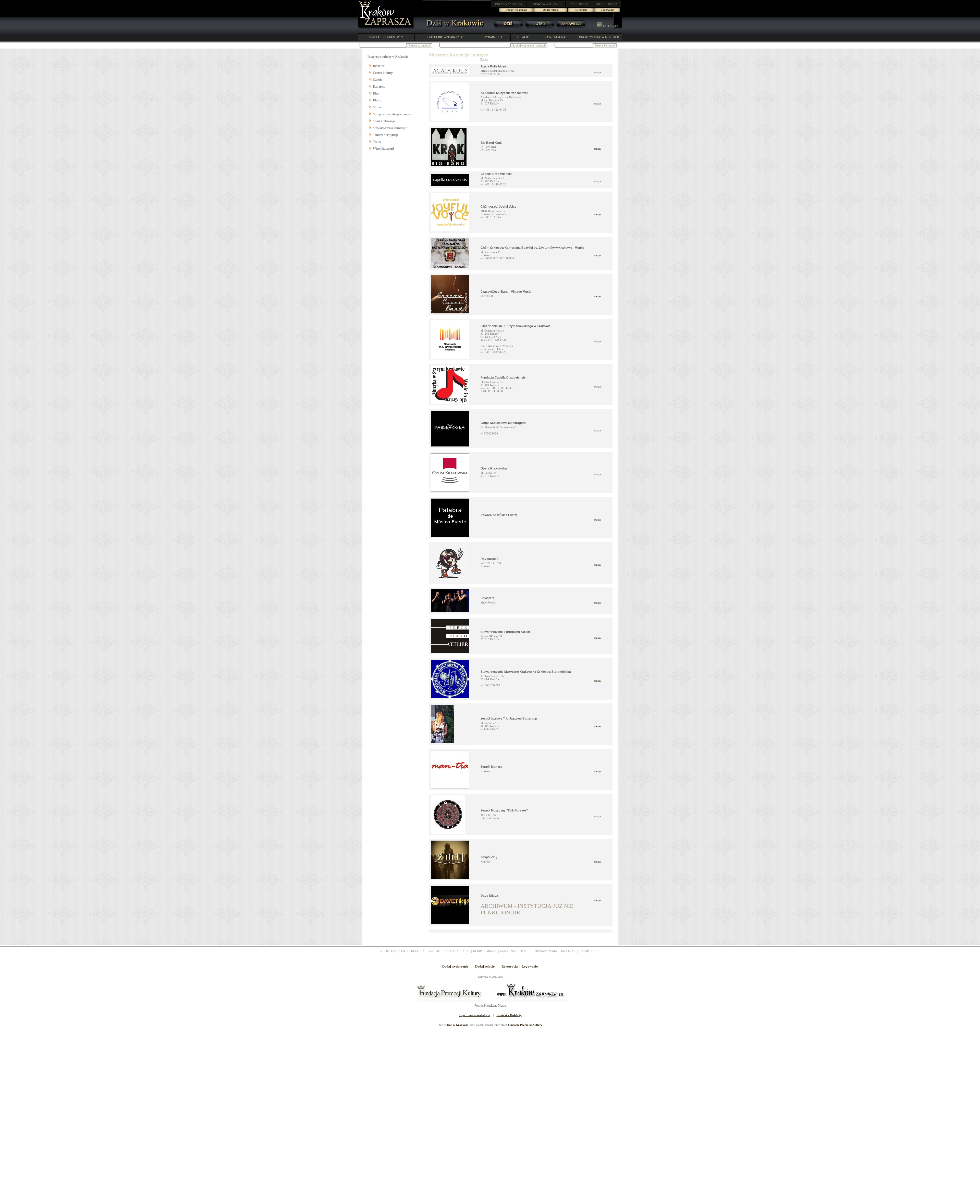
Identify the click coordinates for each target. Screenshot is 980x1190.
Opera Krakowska (494, 468)
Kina (376, 93)
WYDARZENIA (493, 37)
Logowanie (607, 9)
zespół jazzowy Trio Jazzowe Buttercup (509, 718)
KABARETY (451, 950)
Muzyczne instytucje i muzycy (392, 114)
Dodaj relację (550, 9)
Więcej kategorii (383, 148)
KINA (466, 950)
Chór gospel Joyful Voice (499, 206)
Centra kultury (383, 73)
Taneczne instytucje (385, 135)
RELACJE (523, 37)
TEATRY (584, 950)
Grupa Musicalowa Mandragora (503, 423)
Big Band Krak (491, 143)
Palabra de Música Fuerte (499, 515)
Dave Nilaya (489, 896)
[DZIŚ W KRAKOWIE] (453, 28)
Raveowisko (489, 559)
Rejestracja (581, 9)
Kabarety (379, 86)
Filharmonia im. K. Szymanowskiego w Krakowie (515, 326)
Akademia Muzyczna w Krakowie (504, 93)
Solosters (488, 598)
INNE (596, 950)
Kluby (377, 100)
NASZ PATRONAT (555, 37)
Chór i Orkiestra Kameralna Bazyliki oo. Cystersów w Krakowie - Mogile (532, 248)
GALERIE (434, 950)
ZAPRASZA (508, 3)
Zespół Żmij (489, 857)
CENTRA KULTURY (411, 950)
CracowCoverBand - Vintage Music (506, 291)
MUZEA (491, 950)
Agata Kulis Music (494, 66)
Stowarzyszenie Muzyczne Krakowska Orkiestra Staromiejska (526, 672)
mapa (597, 72)
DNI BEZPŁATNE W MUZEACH (599, 37)
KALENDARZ (610, 26)
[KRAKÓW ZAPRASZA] (386, 28)
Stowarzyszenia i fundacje (390, 128)
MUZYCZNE (508, 950)
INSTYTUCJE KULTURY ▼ (386, 37)
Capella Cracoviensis (496, 174)
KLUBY (478, 950)
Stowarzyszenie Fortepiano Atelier (505, 632)
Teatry (377, 142)
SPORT (524, 950)
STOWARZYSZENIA (544, 950)
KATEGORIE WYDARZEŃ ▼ (445, 37)
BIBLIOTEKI (388, 950)
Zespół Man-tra (491, 767)
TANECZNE (568, 950)
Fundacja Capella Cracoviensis (503, 377)
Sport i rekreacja (384, 121)
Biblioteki (379, 66)
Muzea (377, 107)
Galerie (377, 79)
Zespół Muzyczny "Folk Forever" (504, 810)
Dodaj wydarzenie (516, 9)
